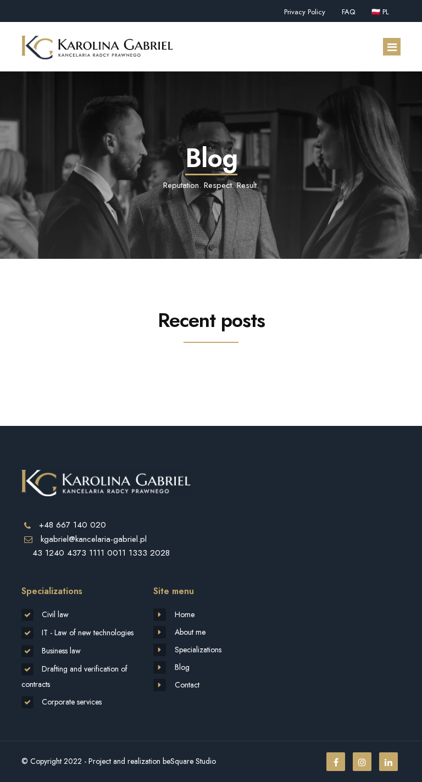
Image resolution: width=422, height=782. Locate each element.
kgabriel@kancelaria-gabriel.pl (94, 539)
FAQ (348, 12)
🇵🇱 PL (380, 12)
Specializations (198, 649)
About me (190, 631)
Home (185, 614)
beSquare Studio (189, 761)
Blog (182, 667)
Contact (187, 684)
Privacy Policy (304, 12)
